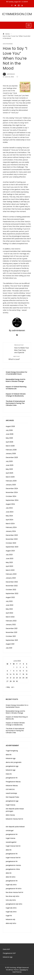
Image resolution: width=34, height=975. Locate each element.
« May (8, 687)
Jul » (12, 687)
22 (14, 678)
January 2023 (11, 578)
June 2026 (9, 434)
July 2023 (9, 555)
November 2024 (12, 492)
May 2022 (9, 609)
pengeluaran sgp (12, 766)
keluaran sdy (10, 919)
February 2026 (11, 450)
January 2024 (11, 531)
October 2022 (11, 589)
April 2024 (9, 520)
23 (17, 678)
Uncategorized (8, 43)
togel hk (9, 916)
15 (13, 674)
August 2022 (10, 597)
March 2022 (10, 617)
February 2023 (11, 574)
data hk (8, 754)
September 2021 (12, 640)
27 (7, 681)
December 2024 (12, 488)
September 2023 (12, 547)
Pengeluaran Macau (13, 782)
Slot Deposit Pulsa (12, 797)
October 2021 (11, 636)
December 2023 (12, 535)
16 (17, 674)
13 (7, 674)
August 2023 (10, 551)
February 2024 (11, 527)
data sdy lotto (11, 923)
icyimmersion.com (17, 14)
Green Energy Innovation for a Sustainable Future (16, 373)
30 (17, 681)
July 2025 (9, 461)
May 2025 (9, 469)
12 (26, 671)
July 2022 (9, 601)
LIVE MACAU (10, 789)
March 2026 (10, 446)
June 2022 (9, 605)
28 (11, 681)
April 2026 (9, 442)
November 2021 (11, 632)
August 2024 (10, 504)
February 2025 (11, 481)
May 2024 (9, 516)
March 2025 (10, 477)
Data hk (9, 774)
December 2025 (12, 457)
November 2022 (12, 586)
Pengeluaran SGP (9, 953)
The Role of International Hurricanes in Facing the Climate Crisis (15, 403)
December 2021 (11, 628)
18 (23, 674)
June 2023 (9, 558)
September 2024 (12, 500)
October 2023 (11, 543)
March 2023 (10, 570)
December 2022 (12, 582)
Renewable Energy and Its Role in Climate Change (15, 380)
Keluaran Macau (12, 785)
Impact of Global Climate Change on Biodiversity (16, 395)
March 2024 (10, 523)
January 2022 (11, 624)
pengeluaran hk (11, 778)
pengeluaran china (13, 869)
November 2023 (12, 539)
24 (20, 678)
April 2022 (9, 613)
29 (14, 681)
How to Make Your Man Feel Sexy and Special (21, 349)
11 (23, 671)
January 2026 (11, 453)
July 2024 (9, 508)
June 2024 (9, 512)
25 (23, 678)
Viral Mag (23, 970)
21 (10, 678)
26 (26, 678)
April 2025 (9, 473)
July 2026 (9, 430)
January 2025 (11, 485)
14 (10, 674)
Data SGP (6, 949)
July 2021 (9, 648)
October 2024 (11, 496)
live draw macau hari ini (14, 892)
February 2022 (11, 621)
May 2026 (9, 438)
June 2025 (9, 465)
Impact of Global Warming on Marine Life (16, 388)
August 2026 (10, 426)
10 (20, 671)
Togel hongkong (12, 751)
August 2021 (10, 644)
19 (26, 674)
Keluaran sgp (10, 758)
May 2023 (9, 562)
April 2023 (9, 566)
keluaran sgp (10, 770)
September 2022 (12, 593)
